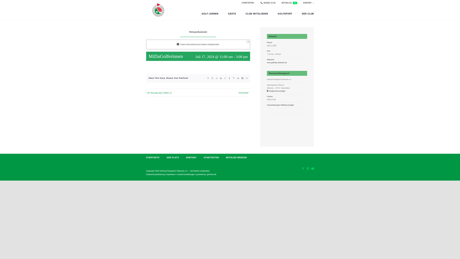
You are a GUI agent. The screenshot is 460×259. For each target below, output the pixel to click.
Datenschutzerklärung (155, 174)
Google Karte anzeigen (277, 91)
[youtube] (312, 168)
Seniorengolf (243, 92)
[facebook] (303, 168)
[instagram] (308, 168)
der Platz (173, 157)
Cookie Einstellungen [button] (186, 174)
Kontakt (191, 157)
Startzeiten (211, 157)
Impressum (171, 174)
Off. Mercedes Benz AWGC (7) (159, 92)
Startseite (153, 157)
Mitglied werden (236, 157)
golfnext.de (211, 174)
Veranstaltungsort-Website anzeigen (280, 105)
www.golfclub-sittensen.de (277, 63)
